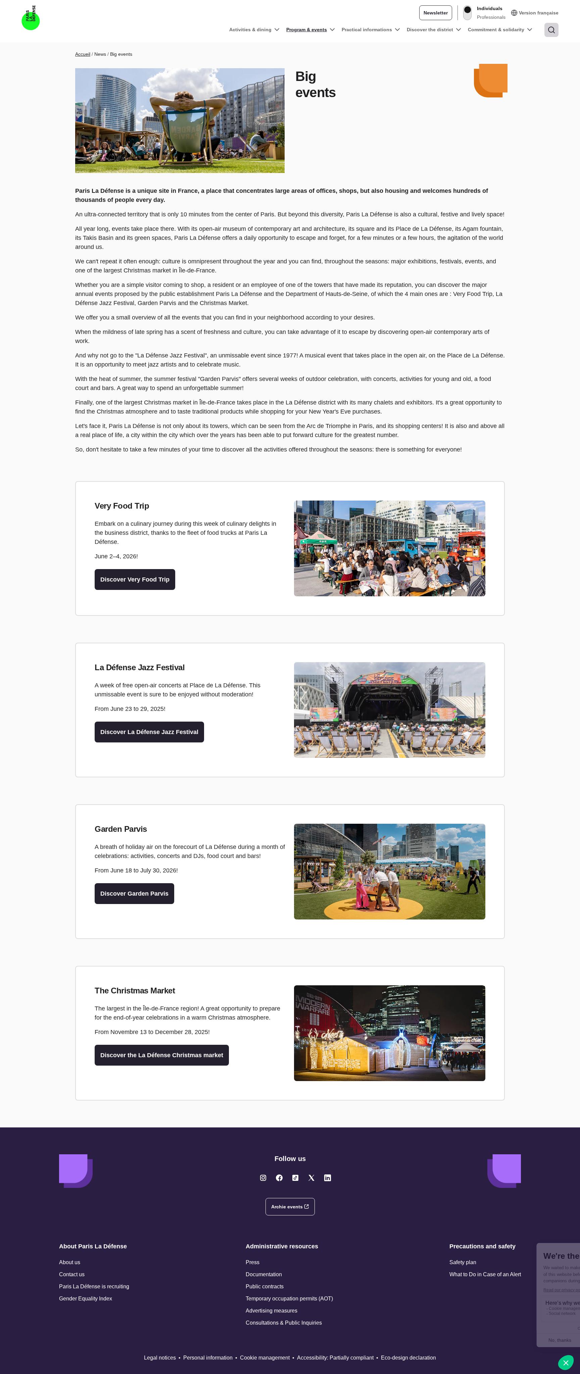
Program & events (306, 29)
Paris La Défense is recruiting (94, 1286)
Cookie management (265, 1358)
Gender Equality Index (85, 1298)
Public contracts (265, 1286)
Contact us (72, 1274)
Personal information (208, 1358)
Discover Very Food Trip (135, 579)
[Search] (551, 30)
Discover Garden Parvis (134, 893)
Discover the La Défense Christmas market (161, 1055)
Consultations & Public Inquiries (284, 1323)
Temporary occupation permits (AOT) (289, 1298)
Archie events (287, 1206)
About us (69, 1262)
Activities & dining (250, 29)
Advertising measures (271, 1311)
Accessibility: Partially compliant (335, 1358)
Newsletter (436, 12)
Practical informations (367, 29)
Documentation (264, 1274)
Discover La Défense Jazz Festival (149, 732)
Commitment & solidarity (496, 29)
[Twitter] (263, 1178)
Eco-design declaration (408, 1358)
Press (252, 1262)
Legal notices (160, 1358)
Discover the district (430, 29)
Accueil (82, 54)
